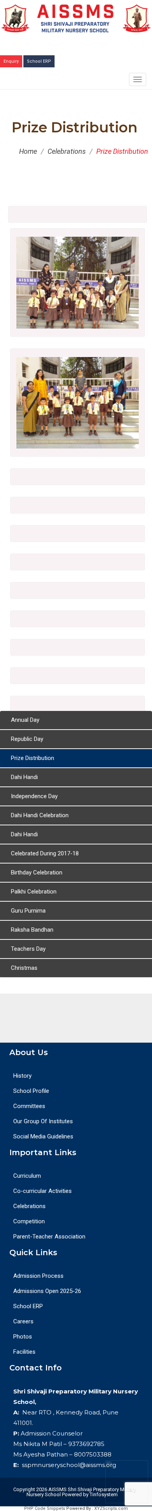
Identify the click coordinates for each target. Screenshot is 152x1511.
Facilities (24, 1351)
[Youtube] (76, 1018)
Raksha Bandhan (32, 929)
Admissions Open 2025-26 (47, 1291)
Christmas (24, 967)
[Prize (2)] (77, 446)
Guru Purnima (28, 910)
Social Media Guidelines (43, 1136)
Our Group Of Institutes (43, 1121)
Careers (23, 1321)
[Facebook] (59, 1018)
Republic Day (27, 738)
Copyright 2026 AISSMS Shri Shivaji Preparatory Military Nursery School (74, 1491)
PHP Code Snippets (44, 1508)
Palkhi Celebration (34, 891)
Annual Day (25, 719)
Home (28, 151)
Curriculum (27, 1175)
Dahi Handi (24, 777)
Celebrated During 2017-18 (45, 853)
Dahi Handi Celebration (40, 815)
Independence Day (34, 796)
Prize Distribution (32, 758)
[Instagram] (93, 1018)
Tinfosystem (104, 1494)
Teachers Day (28, 948)
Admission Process (38, 1275)
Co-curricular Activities (42, 1190)
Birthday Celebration (36, 872)
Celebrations (67, 151)
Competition (29, 1221)
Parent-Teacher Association (49, 1236)
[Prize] (77, 326)
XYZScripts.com (111, 1508)
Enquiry (11, 61)
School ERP (39, 61)
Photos (22, 1336)
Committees (29, 1106)
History (22, 1075)
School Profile (31, 1090)
